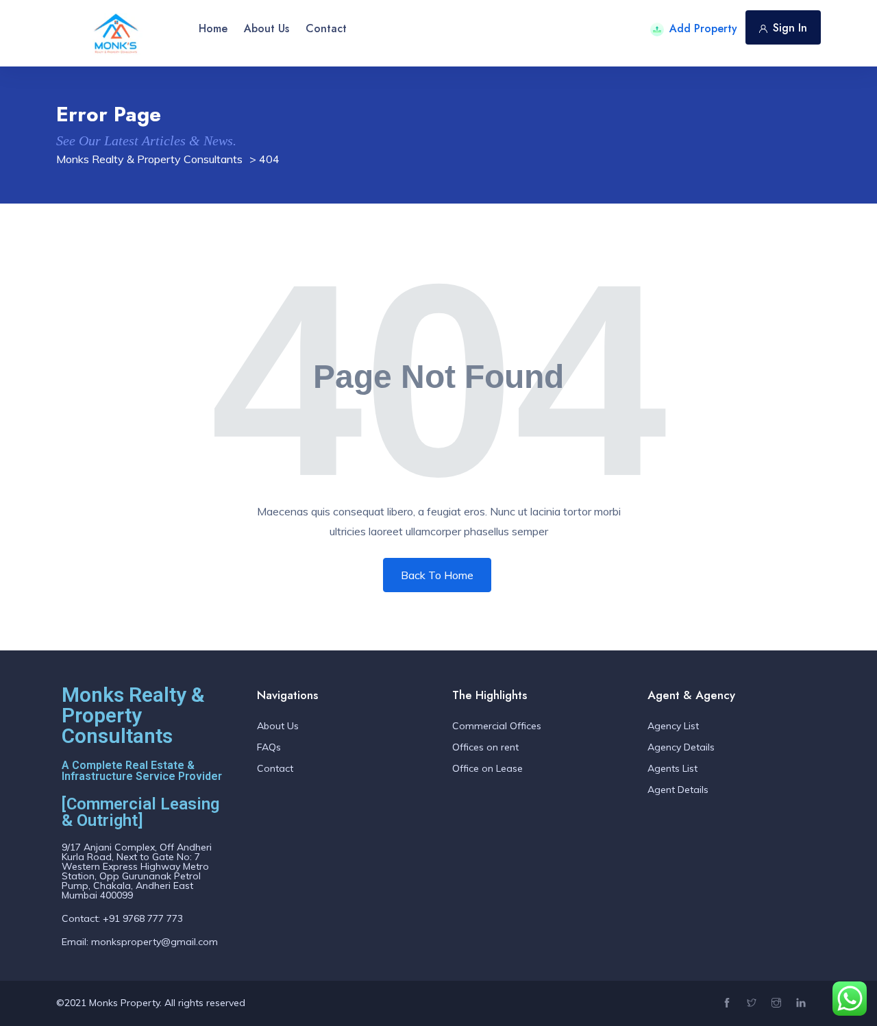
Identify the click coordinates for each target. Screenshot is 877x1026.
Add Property (703, 28)
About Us (266, 28)
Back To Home (437, 575)
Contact (326, 28)
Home (213, 28)
